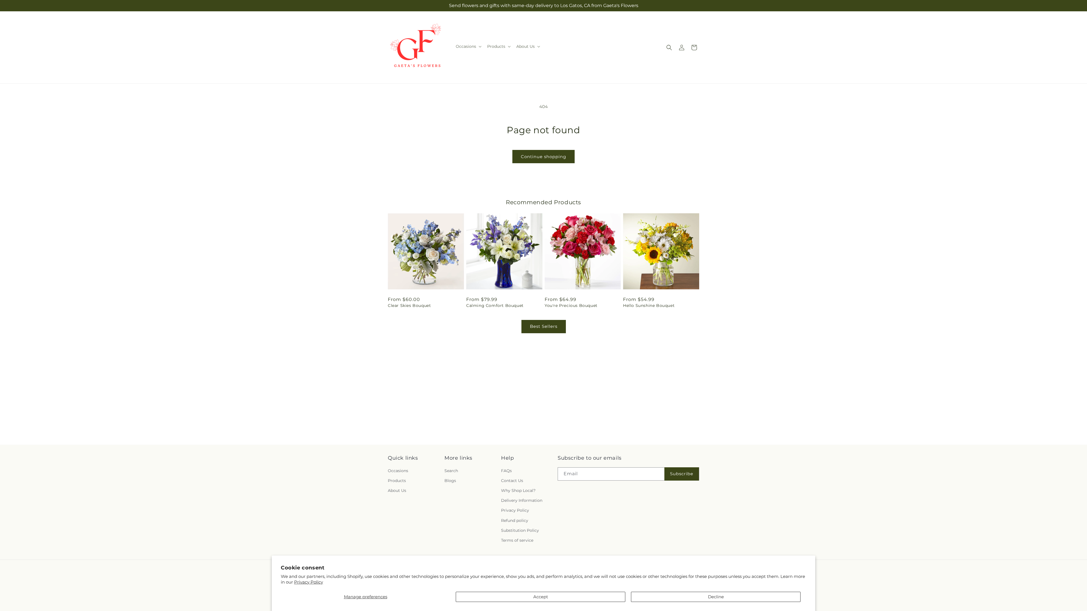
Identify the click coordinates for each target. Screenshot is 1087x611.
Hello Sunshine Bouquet (649, 305)
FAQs (506, 470)
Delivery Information (521, 500)
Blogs (450, 480)
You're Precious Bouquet (571, 305)
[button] (468, 46)
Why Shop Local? (518, 490)
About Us (397, 490)
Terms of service (517, 540)
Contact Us (512, 480)
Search (451, 470)
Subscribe (681, 473)
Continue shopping (543, 156)
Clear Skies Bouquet (409, 305)
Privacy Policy (308, 582)
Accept (540, 596)
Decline (716, 596)
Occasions (398, 470)
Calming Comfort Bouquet (495, 305)
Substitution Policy (520, 530)
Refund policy (514, 520)
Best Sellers (543, 326)
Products (397, 480)
